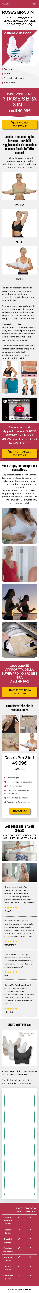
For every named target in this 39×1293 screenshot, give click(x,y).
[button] (4, 48)
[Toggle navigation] (34, 4)
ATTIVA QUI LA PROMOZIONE (20, 124)
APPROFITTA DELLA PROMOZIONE (21, 453)
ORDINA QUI (21, 811)
